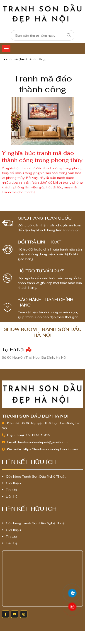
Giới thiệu (13, 483)
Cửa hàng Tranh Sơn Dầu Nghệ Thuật (36, 476)
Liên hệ (11, 496)
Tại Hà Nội (14, 349)
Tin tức (11, 490)
